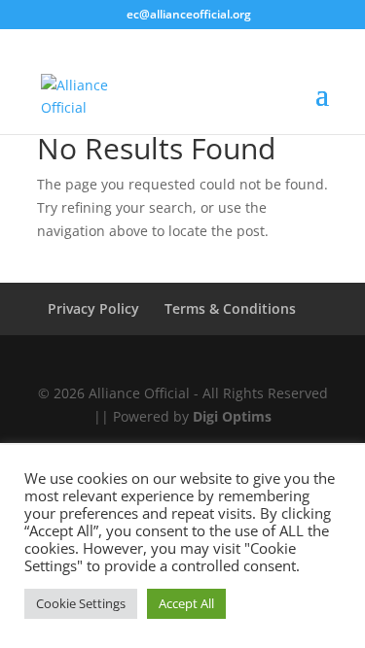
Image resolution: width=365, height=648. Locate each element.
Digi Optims (232, 416)
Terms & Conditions (230, 308)
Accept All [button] (186, 603)
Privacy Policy (93, 308)
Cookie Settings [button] (81, 603)
